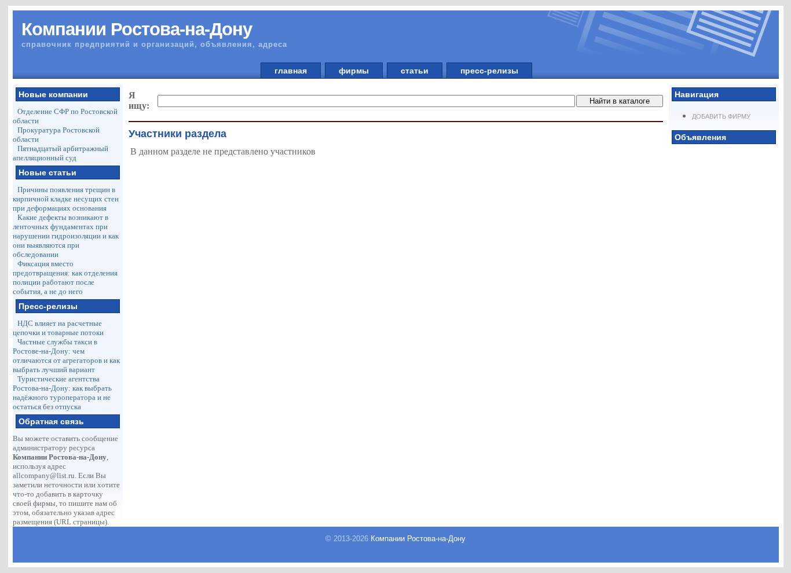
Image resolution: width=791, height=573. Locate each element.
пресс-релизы (489, 70)
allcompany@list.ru (44, 475)
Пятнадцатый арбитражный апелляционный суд (60, 153)
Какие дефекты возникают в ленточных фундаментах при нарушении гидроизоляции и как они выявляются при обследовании (66, 236)
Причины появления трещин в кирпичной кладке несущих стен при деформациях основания (66, 198)
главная (291, 70)
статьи (414, 70)
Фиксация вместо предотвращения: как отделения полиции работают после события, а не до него (65, 277)
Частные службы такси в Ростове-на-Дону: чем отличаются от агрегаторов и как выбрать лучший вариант (66, 355)
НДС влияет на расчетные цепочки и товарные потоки (58, 328)
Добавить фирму (721, 116)
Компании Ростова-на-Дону (418, 538)
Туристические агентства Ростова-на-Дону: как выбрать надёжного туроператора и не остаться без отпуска (62, 392)
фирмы (353, 70)
